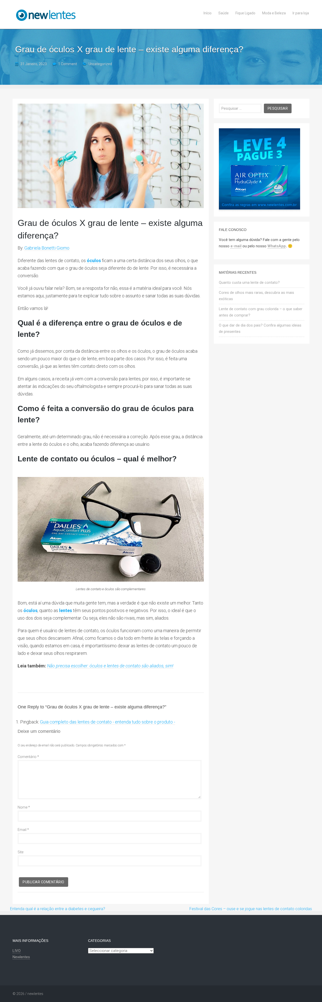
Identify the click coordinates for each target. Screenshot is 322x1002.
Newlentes (21, 957)
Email (23, 830)
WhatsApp (276, 246)
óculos (30, 610)
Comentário (28, 757)
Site (20, 852)
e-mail (236, 246)
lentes (65, 610)
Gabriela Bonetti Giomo (46, 248)
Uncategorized (100, 64)
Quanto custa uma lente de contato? (249, 282)
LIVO (17, 950)
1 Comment (67, 64)
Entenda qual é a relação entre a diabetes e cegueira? (57, 908)
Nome (24, 807)
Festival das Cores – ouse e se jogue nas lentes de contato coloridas (250, 908)
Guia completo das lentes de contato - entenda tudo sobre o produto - (107, 722)
